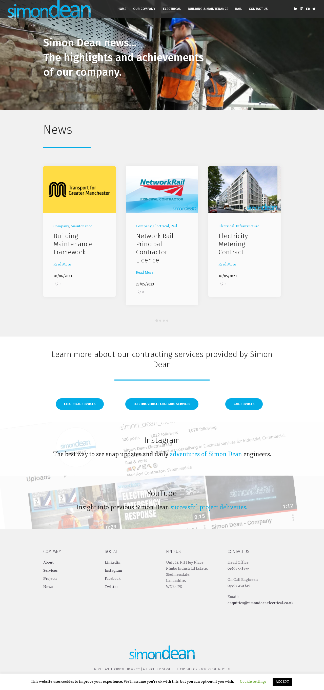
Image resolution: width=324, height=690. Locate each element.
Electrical (79, 226)
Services (50, 570)
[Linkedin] (295, 9)
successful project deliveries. (209, 507)
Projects (50, 578)
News (48, 586)
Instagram (113, 570)
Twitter (111, 586)
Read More (62, 272)
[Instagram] (301, 9)
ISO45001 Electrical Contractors (235, 244)
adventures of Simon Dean (206, 454)
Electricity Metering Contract (150, 244)
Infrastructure (165, 226)
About (48, 562)
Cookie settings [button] (253, 681)
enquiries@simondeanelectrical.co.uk (260, 602)
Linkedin (112, 562)
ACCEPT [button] (282, 682)
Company (61, 226)
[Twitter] (314, 9)
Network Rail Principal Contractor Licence (72, 248)
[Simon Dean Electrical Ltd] (162, 650)
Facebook (112, 578)
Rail (91, 226)
